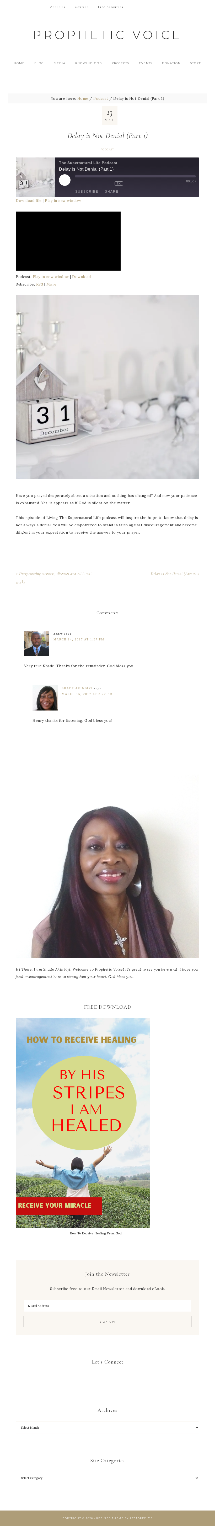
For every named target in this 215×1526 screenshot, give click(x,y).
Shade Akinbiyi (77, 688)
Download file (29, 200)
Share (112, 191)
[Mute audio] (86, 183)
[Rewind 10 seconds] (106, 183)
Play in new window (63, 200)
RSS (39, 284)
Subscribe (86, 191)
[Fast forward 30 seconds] (137, 183)
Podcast (107, 149)
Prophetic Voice (107, 35)
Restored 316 (141, 1518)
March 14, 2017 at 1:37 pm (78, 639)
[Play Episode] (65, 180)
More (51, 284)
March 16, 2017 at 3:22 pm (87, 694)
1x (119, 183)
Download (81, 276)
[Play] (68, 269)
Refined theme (109, 1518)
